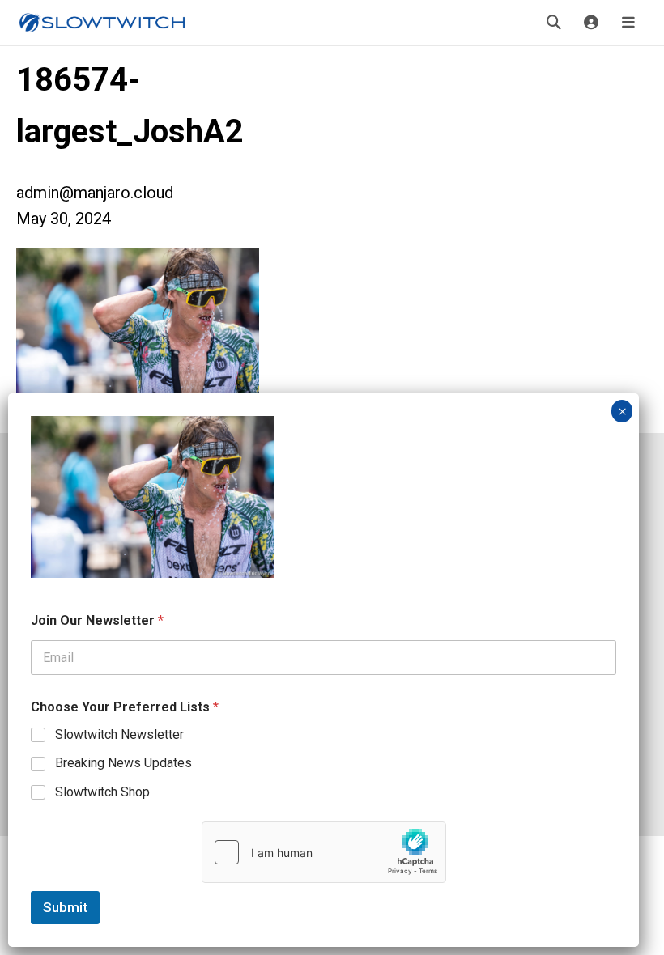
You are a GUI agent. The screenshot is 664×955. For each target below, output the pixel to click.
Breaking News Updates (123, 762)
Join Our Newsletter (97, 620)
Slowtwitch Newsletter (119, 734)
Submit (65, 907)
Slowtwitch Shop (102, 792)
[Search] (554, 22)
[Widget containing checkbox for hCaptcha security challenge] (324, 852)
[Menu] (628, 22)
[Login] (591, 22)
